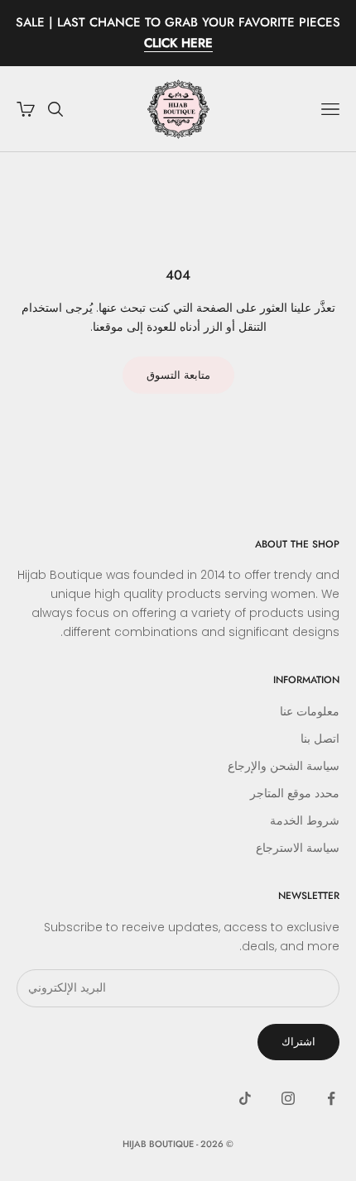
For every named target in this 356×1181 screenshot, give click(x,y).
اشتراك (298, 1042)
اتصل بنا (320, 738)
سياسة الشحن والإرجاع (283, 766)
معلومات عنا (309, 711)
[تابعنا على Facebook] (331, 1098)
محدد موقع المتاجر (294, 793)
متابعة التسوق (178, 375)
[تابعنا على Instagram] (288, 1098)
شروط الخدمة (304, 820)
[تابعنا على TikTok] (245, 1098)
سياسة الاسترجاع (297, 847)
